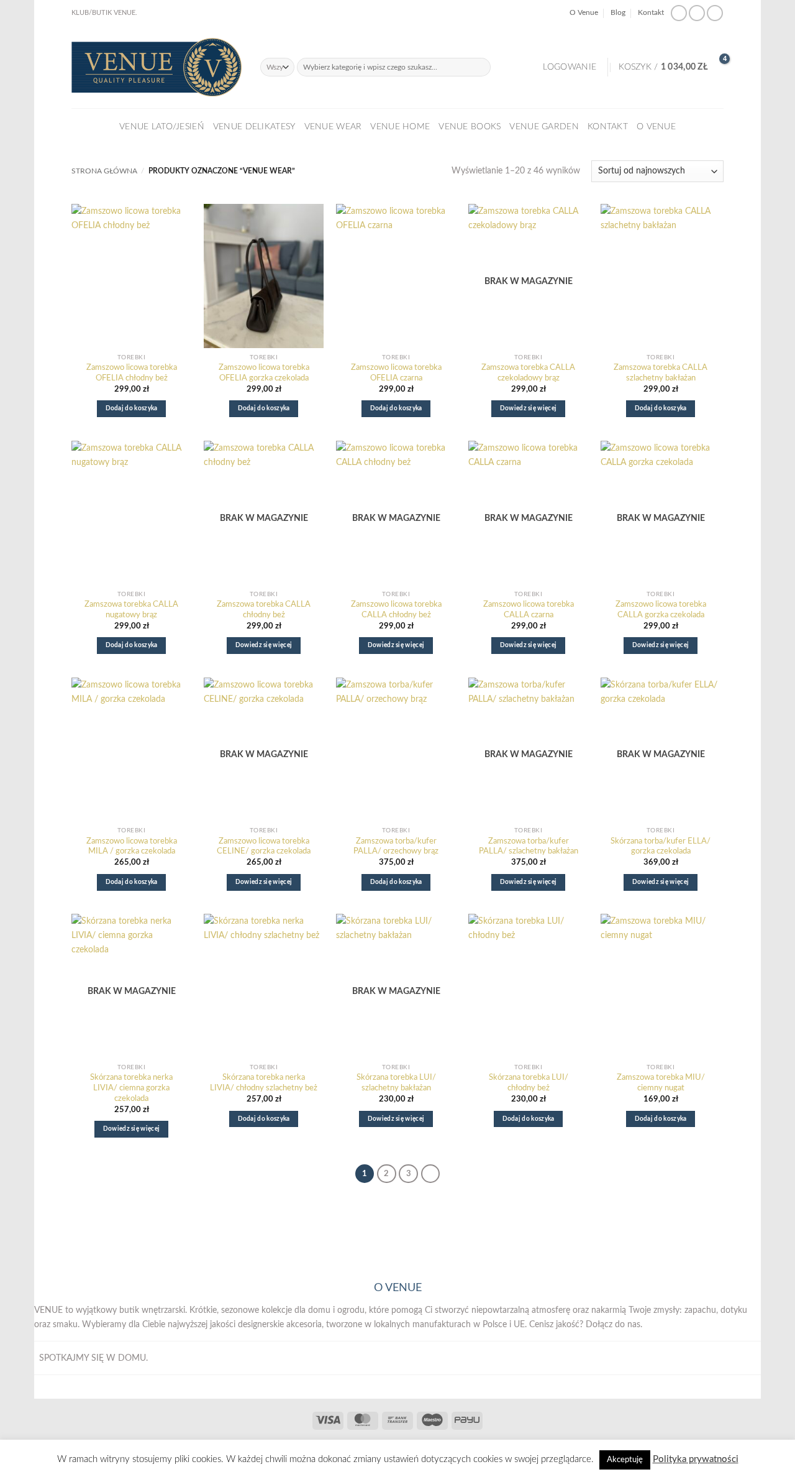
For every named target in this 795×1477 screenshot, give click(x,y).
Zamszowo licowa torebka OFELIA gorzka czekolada (264, 373)
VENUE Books (469, 126)
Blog (618, 12)
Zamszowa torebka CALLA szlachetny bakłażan (660, 373)
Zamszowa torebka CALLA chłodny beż (264, 609)
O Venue (584, 12)
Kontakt (651, 12)
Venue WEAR (333, 126)
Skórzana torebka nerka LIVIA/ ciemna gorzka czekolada (131, 1088)
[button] (569, 67)
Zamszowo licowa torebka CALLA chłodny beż (396, 609)
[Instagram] (697, 13)
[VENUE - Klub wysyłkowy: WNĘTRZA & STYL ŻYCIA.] (156, 67)
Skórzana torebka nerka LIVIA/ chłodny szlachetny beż (263, 1083)
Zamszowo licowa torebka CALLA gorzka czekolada (661, 609)
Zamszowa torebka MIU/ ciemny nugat (661, 1083)
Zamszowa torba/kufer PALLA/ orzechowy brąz (395, 846)
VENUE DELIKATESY (254, 126)
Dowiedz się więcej (528, 408)
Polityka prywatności (695, 1459)
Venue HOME (400, 126)
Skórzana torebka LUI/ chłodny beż (528, 1083)
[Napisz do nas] (715, 13)
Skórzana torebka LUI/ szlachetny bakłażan (396, 1083)
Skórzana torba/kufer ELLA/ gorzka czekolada (661, 846)
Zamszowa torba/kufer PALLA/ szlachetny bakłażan (528, 846)
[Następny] (430, 1173)
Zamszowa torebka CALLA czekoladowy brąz (528, 373)
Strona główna (104, 171)
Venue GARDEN (543, 126)
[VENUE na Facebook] (679, 13)
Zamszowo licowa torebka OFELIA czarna (396, 373)
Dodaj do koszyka (132, 408)
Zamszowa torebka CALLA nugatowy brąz (131, 609)
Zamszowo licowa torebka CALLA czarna (528, 609)
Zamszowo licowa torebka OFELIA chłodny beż (131, 373)
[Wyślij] (480, 67)
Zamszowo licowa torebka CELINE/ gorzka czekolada (264, 846)
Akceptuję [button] (625, 1460)
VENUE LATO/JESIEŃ (161, 126)
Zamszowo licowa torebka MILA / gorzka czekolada (131, 846)
